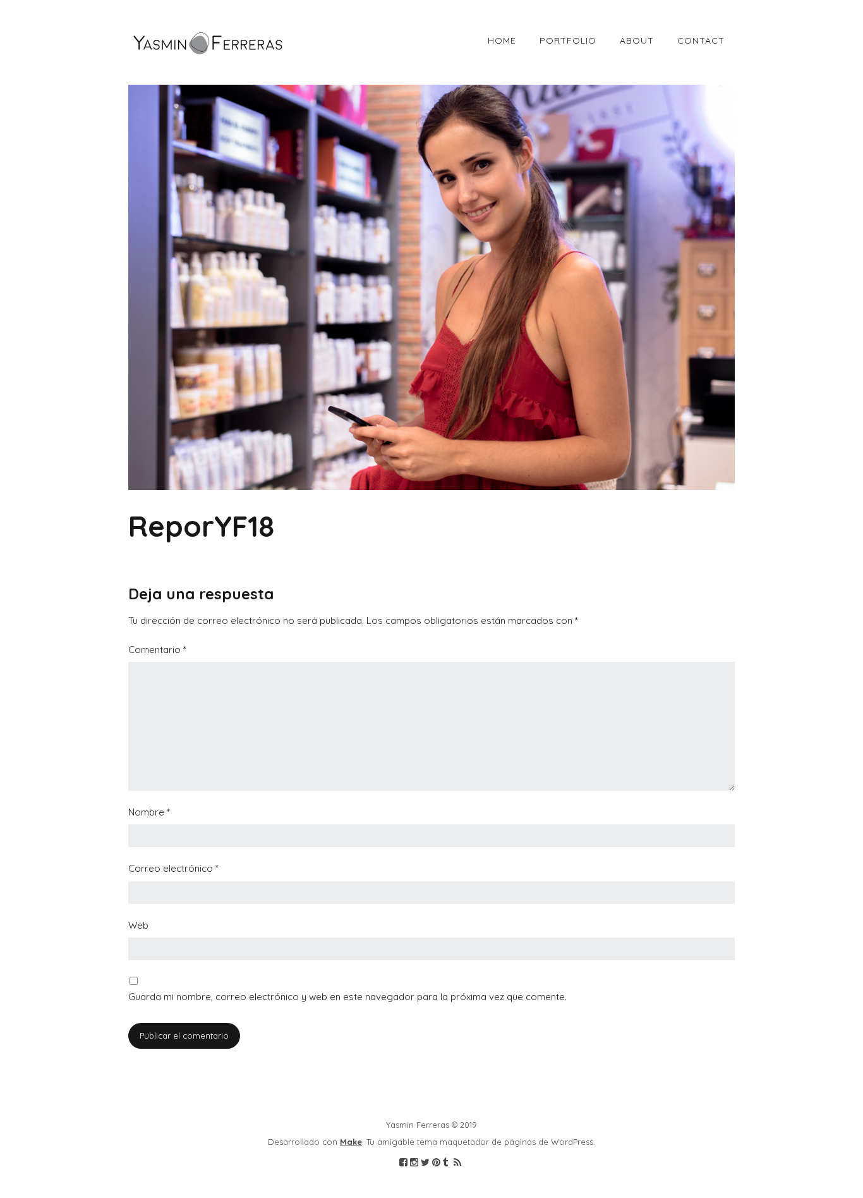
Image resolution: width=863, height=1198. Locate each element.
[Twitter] (425, 1162)
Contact (701, 40)
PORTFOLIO (568, 40)
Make (351, 1142)
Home (502, 40)
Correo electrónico (173, 868)
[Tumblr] (446, 1162)
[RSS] (457, 1162)
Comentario (157, 650)
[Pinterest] (436, 1162)
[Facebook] (403, 1162)
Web (138, 925)
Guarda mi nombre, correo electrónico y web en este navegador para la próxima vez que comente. (347, 997)
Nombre (149, 812)
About (637, 40)
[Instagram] (414, 1162)
